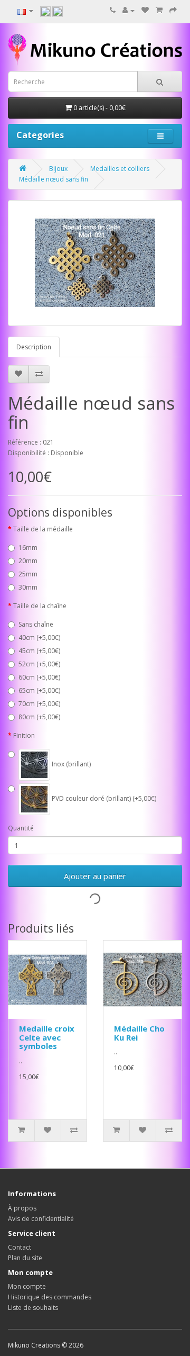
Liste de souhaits (33, 1307)
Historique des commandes (49, 1296)
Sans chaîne (35, 624)
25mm (27, 573)
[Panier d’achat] (159, 10)
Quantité (21, 828)
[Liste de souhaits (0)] (145, 10)
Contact (19, 1247)
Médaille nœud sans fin (53, 179)
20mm (27, 560)
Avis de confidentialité (41, 1218)
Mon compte (27, 1286)
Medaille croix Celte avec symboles (46, 1037)
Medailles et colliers (119, 168)
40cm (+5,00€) (39, 637)
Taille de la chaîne (39, 605)
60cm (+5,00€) (39, 677)
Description (33, 346)
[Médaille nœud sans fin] (95, 263)
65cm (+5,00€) (39, 690)
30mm (27, 587)
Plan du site (25, 1257)
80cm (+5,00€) (39, 716)
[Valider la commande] (173, 10)
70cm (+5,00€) (39, 703)
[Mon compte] (128, 10)
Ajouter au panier (95, 876)
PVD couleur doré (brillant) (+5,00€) (103, 798)
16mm (27, 547)
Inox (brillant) (70, 764)
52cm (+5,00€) (39, 663)
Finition (24, 735)
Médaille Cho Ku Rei (139, 1033)
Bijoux (58, 168)
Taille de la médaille (43, 529)
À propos (22, 1208)
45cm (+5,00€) (39, 650)
